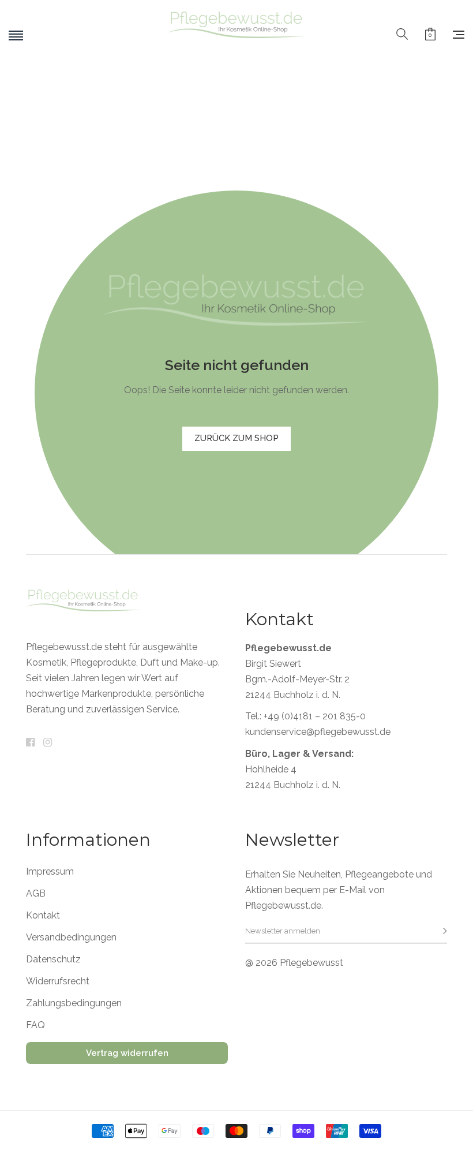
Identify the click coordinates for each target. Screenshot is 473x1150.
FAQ (35, 1025)
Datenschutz (53, 959)
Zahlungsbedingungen (74, 1003)
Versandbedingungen (71, 937)
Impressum (50, 872)
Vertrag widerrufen (127, 1053)
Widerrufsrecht (57, 981)
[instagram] (47, 743)
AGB (36, 893)
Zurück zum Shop (236, 438)
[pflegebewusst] (236, 35)
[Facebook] (30, 743)
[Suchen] (402, 34)
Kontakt (43, 915)
